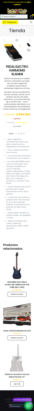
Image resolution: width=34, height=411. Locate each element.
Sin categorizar (22, 122)
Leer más (17, 384)
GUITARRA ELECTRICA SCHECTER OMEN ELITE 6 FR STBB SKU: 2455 (17, 285)
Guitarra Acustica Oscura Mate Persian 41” (17, 375)
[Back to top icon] (17, 394)
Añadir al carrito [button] (17, 294)
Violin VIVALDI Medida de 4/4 (17, 330)
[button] (20, 46)
